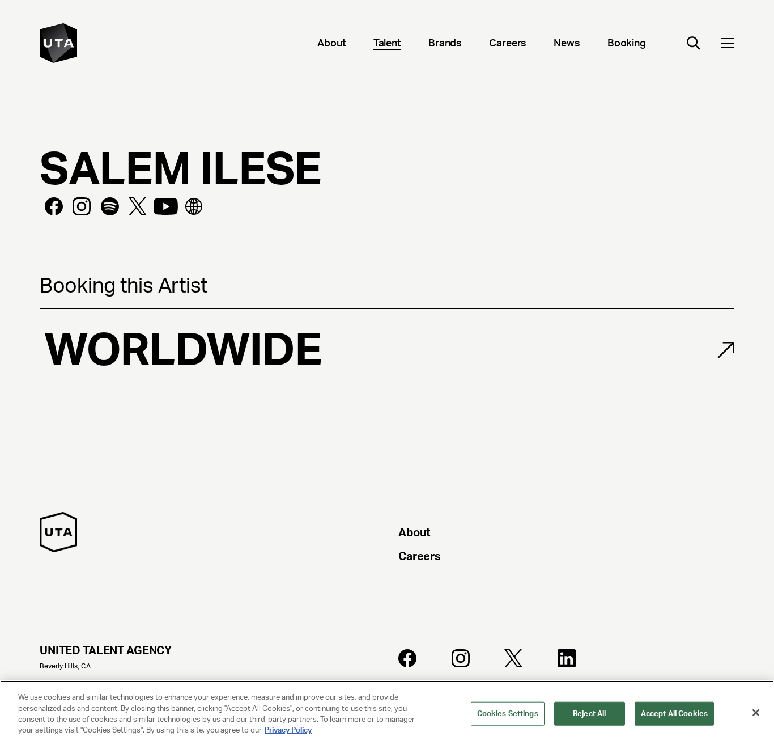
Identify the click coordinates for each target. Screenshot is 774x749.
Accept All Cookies (674, 713)
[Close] (755, 712)
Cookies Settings (507, 713)
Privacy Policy (288, 730)
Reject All (589, 713)
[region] (387, 714)
